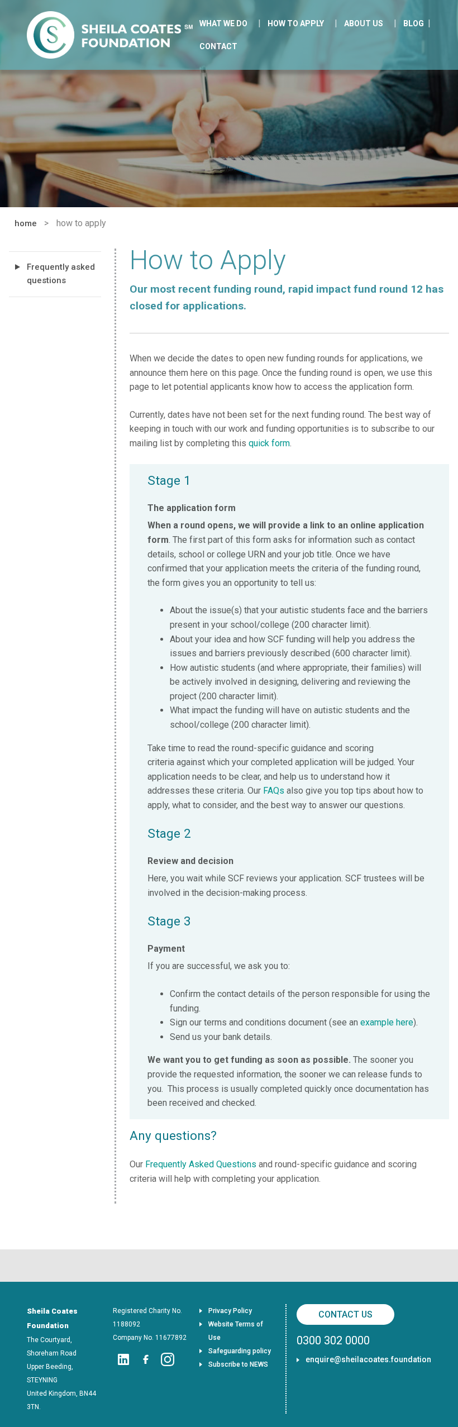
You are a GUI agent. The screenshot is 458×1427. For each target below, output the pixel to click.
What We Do (223, 23)
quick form (269, 443)
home (26, 223)
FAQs (273, 790)
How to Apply (296, 23)
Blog (413, 23)
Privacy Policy (230, 1311)
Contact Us (345, 1314)
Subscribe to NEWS (238, 1364)
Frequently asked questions (61, 273)
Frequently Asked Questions (200, 1164)
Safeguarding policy (239, 1351)
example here (386, 1022)
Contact (218, 46)
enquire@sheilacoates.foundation (368, 1359)
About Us (363, 23)
